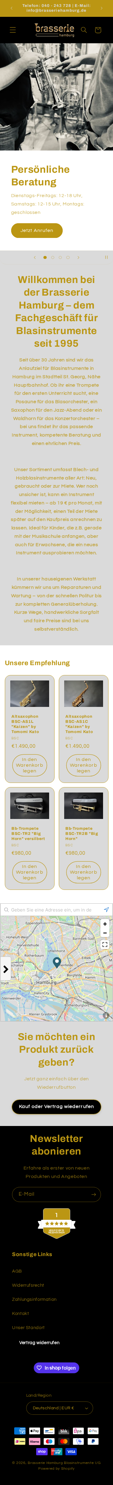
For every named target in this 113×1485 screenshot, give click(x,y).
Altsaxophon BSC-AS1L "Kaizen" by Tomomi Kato (25, 724)
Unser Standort (28, 1327)
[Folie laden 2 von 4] (52, 257)
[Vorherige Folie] (34, 257)
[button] (13, 30)
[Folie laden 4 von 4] (68, 257)
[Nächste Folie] (78, 257)
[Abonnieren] (94, 1194)
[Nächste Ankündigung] (101, 8)
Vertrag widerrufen (39, 1342)
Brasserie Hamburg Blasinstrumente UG (64, 1463)
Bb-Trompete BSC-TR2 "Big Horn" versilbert (28, 833)
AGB (17, 1271)
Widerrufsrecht (28, 1285)
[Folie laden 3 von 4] (60, 257)
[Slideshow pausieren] (106, 257)
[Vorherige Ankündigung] (11, 8)
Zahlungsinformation (34, 1299)
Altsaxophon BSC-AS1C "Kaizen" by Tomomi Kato (79, 724)
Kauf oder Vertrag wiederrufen (56, 1106)
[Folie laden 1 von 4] (45, 257)
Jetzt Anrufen (36, 230)
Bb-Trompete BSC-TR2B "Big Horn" (81, 833)
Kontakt (20, 1313)
